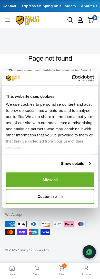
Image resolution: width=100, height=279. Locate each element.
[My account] (80, 20)
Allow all (50, 179)
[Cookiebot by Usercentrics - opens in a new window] (72, 78)
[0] (90, 20)
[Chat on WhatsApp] (89, 252)
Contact (9, 6)
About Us (89, 6)
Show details (72, 163)
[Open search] (70, 20)
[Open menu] (7, 20)
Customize (47, 196)
